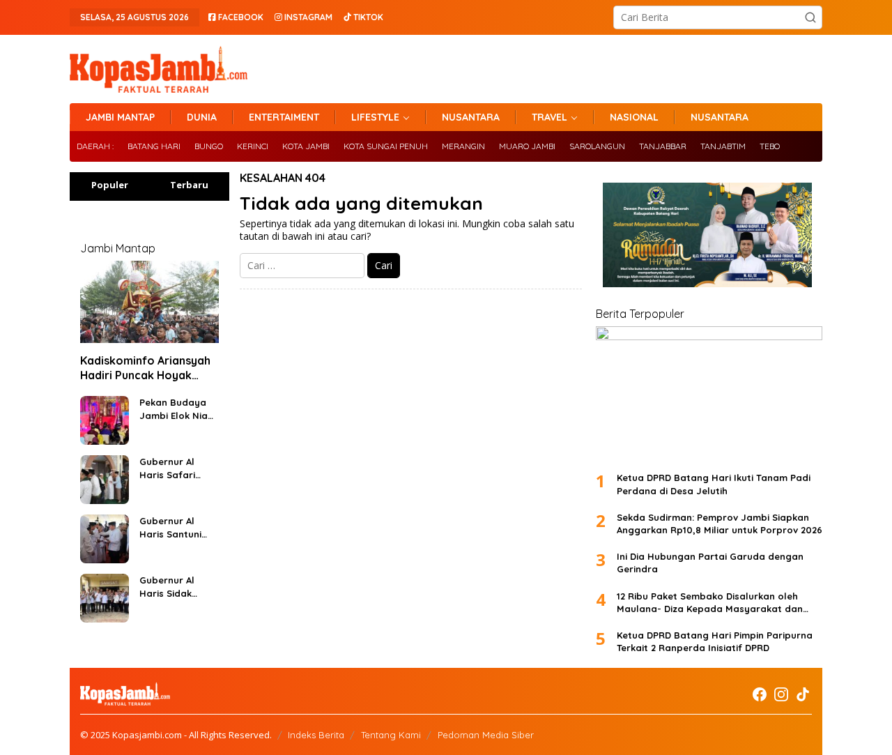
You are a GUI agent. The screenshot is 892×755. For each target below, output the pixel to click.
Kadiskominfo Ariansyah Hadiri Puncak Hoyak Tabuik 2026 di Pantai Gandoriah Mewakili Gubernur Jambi (145, 368)
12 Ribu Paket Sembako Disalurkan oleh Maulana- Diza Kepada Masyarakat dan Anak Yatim (710, 602)
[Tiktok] (803, 694)
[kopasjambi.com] (158, 68)
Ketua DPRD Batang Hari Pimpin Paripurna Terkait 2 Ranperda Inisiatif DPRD (715, 641)
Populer (109, 184)
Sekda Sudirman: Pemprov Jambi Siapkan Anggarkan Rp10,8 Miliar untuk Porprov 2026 (719, 523)
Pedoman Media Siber (486, 734)
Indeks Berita (316, 734)
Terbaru (189, 184)
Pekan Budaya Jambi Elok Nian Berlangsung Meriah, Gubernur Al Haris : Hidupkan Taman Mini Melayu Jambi (177, 409)
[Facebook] (760, 694)
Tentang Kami (391, 734)
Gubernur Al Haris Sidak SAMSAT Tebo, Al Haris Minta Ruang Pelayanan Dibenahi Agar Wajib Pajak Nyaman (176, 586)
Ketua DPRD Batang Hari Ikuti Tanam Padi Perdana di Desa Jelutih (713, 484)
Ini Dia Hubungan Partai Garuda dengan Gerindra (710, 562)
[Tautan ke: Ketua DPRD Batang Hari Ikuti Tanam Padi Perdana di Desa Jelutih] (709, 393)
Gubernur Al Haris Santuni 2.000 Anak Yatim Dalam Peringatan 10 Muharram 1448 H (174, 527)
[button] (810, 17)
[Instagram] (781, 694)
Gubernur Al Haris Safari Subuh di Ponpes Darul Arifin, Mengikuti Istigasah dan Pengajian (177, 468)
